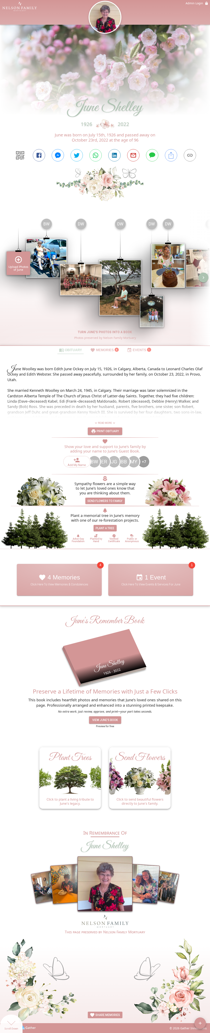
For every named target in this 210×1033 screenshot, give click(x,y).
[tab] (70, 350)
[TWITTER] (77, 155)
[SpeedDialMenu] (200, 1023)
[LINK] (190, 155)
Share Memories (107, 1015)
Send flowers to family (104, 501)
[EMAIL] (133, 155)
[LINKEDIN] (114, 155)
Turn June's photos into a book (105, 332)
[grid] (105, 280)
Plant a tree (105, 528)
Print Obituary (107, 431)
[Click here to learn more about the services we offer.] (105, 922)
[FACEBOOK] (39, 155)
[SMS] (152, 155)
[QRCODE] (20, 155)
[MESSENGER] (58, 155)
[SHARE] (171, 155)
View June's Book (105, 720)
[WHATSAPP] (95, 155)
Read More (105, 423)
